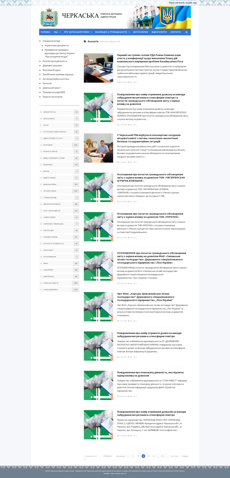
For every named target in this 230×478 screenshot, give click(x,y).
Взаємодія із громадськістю (111, 32)
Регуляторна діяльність (55, 61)
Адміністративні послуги (53, 138)
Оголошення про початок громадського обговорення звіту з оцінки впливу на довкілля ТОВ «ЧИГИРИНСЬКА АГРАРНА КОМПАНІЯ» (151, 177)
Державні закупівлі (52, 65)
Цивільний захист (52, 87)
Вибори (46, 171)
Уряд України (48, 270)
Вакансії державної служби (54, 158)
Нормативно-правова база (53, 224)
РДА (56, 32)
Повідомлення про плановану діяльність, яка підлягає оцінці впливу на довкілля (150, 374)
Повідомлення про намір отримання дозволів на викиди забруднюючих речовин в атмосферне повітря (151, 413)
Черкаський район (50, 290)
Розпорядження (49, 257)
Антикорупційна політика (56, 78)
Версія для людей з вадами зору (182, 2)
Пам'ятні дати (48, 230)
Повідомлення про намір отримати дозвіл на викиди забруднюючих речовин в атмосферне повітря (149, 334)
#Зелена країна (49, 119)
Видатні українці (49, 178)
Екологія (47, 83)
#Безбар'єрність (49, 112)
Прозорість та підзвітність (53, 244)
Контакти (176, 32)
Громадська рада (49, 198)
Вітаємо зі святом (50, 151)
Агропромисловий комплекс (54, 132)
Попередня (120, 456)
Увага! (45, 263)
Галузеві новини (49, 191)
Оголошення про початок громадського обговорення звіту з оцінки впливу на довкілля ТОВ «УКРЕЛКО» (150, 215)
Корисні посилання (52, 96)
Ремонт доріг (48, 250)
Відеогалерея (159, 32)
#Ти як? (46, 125)
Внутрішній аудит (52, 70)
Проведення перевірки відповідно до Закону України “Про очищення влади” (60, 53)
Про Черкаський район (76, 32)
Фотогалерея (140, 32)
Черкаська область (50, 283)
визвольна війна (49, 184)
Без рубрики (48, 145)
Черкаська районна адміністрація (49, 17)
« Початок (108, 456)
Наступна (174, 456)
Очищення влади (51, 40)
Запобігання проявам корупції (58, 74)
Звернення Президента (52, 204)
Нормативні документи (57, 45)
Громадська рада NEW (54, 92)
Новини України (49, 217)
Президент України (50, 237)
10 (162, 456)
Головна (45, 32)
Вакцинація (47, 165)
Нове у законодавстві (51, 211)
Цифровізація (48, 276)
